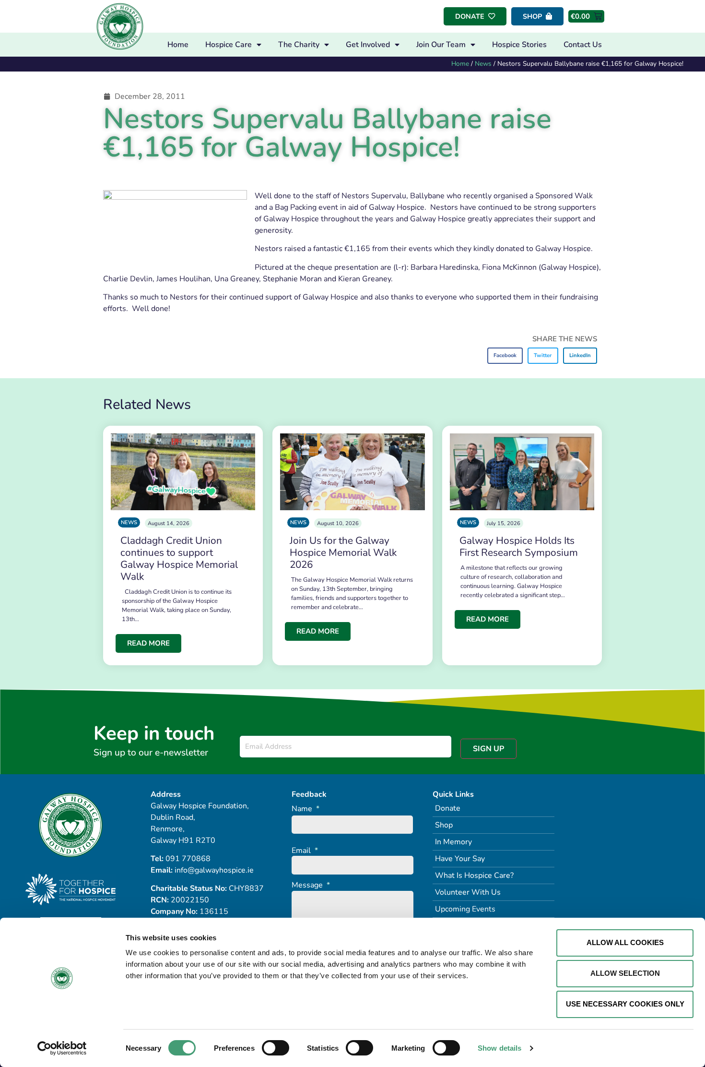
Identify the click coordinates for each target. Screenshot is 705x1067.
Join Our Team (441, 44)
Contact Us (583, 44)
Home (177, 44)
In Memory (453, 842)
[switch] (275, 1047)
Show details (499, 1048)
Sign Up (488, 748)
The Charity (298, 44)
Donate (447, 808)
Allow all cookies (625, 942)
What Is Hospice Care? (474, 875)
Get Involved (368, 44)
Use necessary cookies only (625, 1004)
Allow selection (625, 973)
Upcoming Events (465, 909)
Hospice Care (228, 44)
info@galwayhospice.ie (214, 870)
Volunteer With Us (468, 892)
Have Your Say (460, 858)
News (483, 63)
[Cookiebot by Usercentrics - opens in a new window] (62, 1048)
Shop (444, 825)
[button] (505, 356)
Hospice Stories (519, 44)
